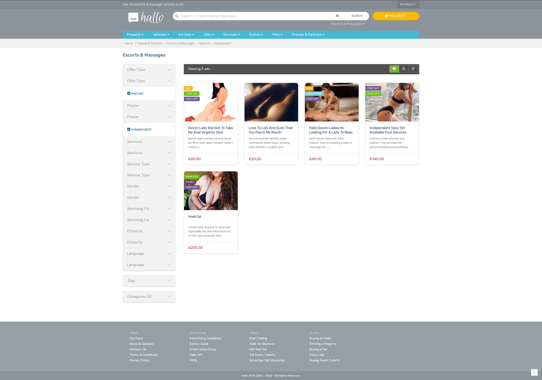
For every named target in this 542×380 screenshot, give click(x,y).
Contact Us (138, 349)
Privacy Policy (139, 360)
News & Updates (142, 344)
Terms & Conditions (144, 355)
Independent (222, 43)
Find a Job (316, 355)
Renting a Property (322, 344)
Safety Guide (198, 344)
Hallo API (195, 355)
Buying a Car (318, 349)
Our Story (136, 338)
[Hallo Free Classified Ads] (146, 17)
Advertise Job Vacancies (267, 360)
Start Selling (258, 338)
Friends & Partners (150, 43)
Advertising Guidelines (205, 338)
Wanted (204, 43)
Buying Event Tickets (324, 360)
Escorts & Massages (181, 43)
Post (397, 16)
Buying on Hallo (320, 338)
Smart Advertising (202, 349)
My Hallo (407, 4)
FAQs (193, 360)
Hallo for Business (262, 344)
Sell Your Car (258, 349)
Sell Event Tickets (262, 355)
